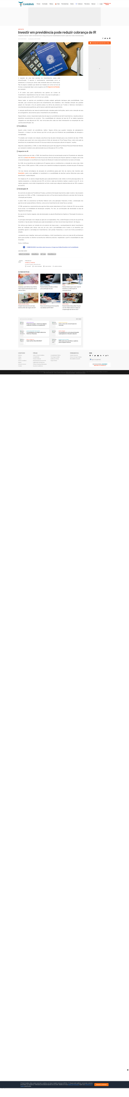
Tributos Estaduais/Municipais (40, 364)
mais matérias (48, 266)
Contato (20, 366)
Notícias (20, 355)
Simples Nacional (74, 355)
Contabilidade (36, 357)
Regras (19, 362)
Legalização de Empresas (39, 362)
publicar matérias (58, 266)
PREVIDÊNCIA (35, 254)
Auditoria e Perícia (55, 358)
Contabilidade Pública (55, 355)
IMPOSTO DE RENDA (24, 254)
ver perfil (29, 266)
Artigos (19, 357)
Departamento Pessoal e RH (39, 360)
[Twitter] (95, 355)
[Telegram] (103, 356)
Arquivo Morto (54, 360)
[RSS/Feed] (108, 355)
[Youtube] (98, 355)
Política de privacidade (70, 372)
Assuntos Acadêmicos (38, 366)
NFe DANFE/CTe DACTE (75, 358)
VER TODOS (78, 318)
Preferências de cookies (80, 372)
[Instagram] (90, 355)
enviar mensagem (38, 266)
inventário (21, 173)
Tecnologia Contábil (55, 357)
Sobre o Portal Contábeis (38, 355)
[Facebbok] (92, 355)
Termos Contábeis (22, 360)
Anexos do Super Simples (76, 357)
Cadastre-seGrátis (107, 4)
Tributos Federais (37, 358)
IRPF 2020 (43, 254)
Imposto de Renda (53, 87)
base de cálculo (30, 157)
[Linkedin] (101, 355)
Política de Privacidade (73, 1084)
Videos (19, 358)
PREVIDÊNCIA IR (52, 254)
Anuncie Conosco (22, 364)
